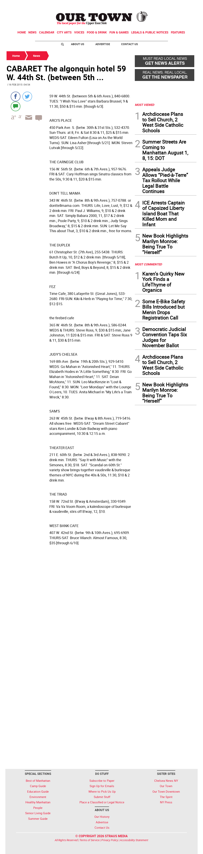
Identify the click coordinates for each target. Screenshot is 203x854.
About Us (77, 44)
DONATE (186, 4)
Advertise (102, 44)
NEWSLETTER (164, 4)
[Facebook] (15, 96)
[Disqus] (69, 608)
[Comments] (15, 106)
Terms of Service (89, 840)
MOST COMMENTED (148, 264)
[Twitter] (27, 96)
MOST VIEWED (144, 105)
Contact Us (129, 44)
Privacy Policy (109, 840)
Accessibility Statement (134, 840)
